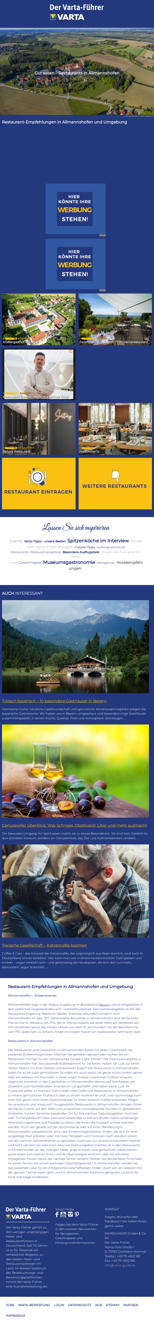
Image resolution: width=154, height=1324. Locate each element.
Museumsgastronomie (69, 562)
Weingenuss (106, 563)
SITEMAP (113, 1305)
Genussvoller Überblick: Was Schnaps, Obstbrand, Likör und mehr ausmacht (74, 825)
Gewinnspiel (30, 562)
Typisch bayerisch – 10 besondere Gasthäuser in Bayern (54, 701)
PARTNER (130, 1305)
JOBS (10, 1305)
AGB (98, 1305)
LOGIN (59, 1305)
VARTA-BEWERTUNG (34, 1305)
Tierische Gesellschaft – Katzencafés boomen (44, 945)
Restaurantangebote (45, 552)
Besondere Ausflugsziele (81, 552)
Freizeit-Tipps (85, 547)
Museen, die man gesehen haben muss (74, 557)
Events (16, 541)
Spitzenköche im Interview (98, 540)
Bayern (104, 1005)
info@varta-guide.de (120, 1265)
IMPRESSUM (15, 1316)
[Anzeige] (76, 209)
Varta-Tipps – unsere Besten (45, 541)
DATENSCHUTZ (79, 1305)
